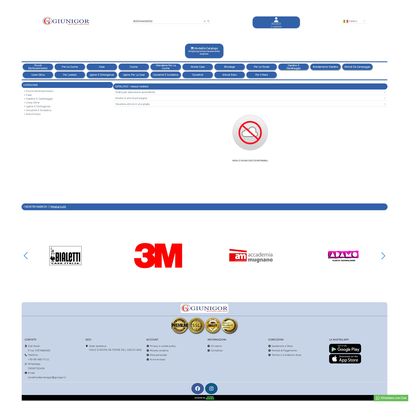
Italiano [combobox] (352, 21)
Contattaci (217, 350)
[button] (383, 255)
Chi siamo (216, 346)
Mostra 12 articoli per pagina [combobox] (131, 98)
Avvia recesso (158, 359)
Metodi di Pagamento (284, 350)
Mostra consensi (159, 350)
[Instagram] (211, 388)
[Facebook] (197, 388)
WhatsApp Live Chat (393, 397)
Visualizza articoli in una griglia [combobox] (132, 104)
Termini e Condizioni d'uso (286, 355)
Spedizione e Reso (282, 346)
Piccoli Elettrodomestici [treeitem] (39, 91)
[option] (38, 66)
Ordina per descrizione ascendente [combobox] (135, 92)
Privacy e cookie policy (163, 346)
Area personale (158, 355)
